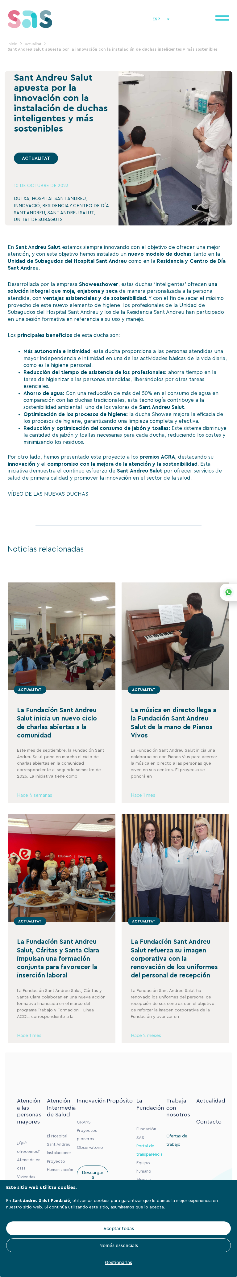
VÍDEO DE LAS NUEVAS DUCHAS (48, 494)
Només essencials (118, 1245)
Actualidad (210, 1100)
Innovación (91, 1100)
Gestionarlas (118, 1262)
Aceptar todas (118, 1228)
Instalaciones (59, 1153)
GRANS (84, 1122)
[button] (36, 158)
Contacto (209, 1121)
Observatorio (90, 1147)
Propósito (120, 1100)
